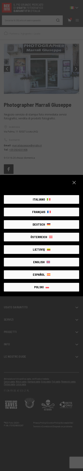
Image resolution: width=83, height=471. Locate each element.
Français (38, 212)
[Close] (74, 182)
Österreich (38, 237)
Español (39, 274)
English (39, 262)
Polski (39, 287)
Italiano (39, 199)
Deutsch (39, 224)
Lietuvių (39, 249)
